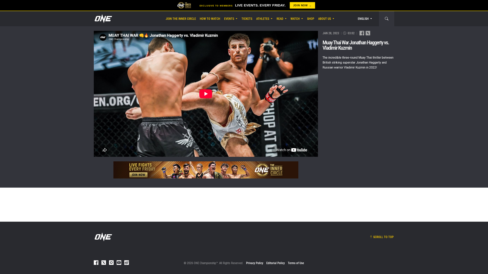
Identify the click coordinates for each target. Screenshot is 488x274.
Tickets (247, 19)
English (363, 19)
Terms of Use (296, 263)
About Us (324, 19)
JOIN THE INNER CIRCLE (181, 19)
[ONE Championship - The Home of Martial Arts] (103, 18)
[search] (386, 18)
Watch (295, 19)
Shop (310, 19)
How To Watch (210, 19)
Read (280, 19)
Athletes (262, 19)
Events (229, 19)
